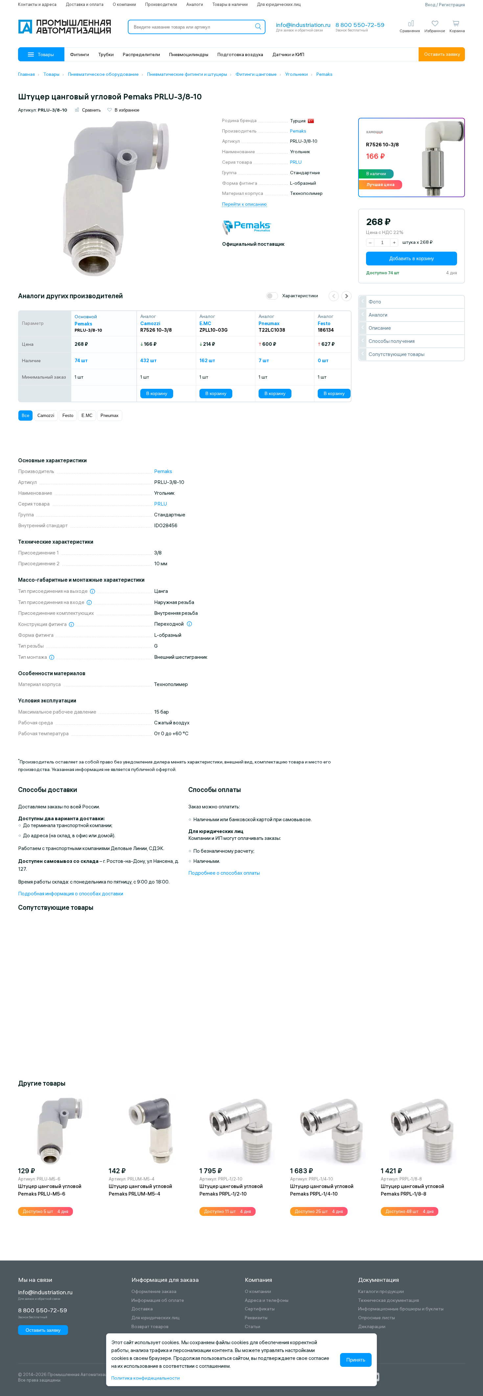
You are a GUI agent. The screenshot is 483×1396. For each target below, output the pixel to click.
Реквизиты (256, 1318)
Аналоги (194, 4)
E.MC (86, 415)
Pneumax (110, 415)
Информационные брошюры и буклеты (401, 1309)
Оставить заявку (442, 54)
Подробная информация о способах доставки (70, 893)
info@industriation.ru (303, 25)
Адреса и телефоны (266, 1300)
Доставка (142, 1309)
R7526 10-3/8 (156, 330)
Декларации (371, 1326)
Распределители (141, 54)
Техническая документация (388, 1300)
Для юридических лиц (279, 4)
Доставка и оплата (85, 4)
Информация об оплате (157, 1300)
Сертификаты (260, 1309)
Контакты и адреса (37, 4)
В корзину (156, 393)
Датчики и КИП (288, 54)
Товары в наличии (230, 4)
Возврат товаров (150, 1326)
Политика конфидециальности (145, 1378)
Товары (46, 54)
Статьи (252, 1326)
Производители (161, 4)
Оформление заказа (153, 1291)
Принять (355, 1360)
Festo (67, 415)
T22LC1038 (272, 330)
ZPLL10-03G (213, 330)
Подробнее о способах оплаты (224, 873)
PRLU (296, 162)
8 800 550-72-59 (359, 25)
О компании (124, 4)
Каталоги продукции (381, 1291)
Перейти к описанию (244, 204)
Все (25, 415)
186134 (326, 330)
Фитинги (79, 54)
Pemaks (298, 131)
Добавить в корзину (411, 258)
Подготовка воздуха (240, 54)
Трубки (106, 54)
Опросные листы (376, 1318)
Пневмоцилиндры (188, 54)
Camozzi (45, 415)
